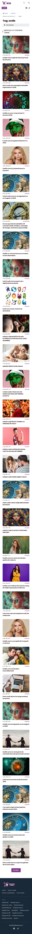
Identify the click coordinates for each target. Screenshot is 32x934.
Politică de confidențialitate (8, 893)
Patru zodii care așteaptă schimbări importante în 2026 (15, 86)
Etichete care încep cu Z (9, 16)
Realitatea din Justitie (7, 905)
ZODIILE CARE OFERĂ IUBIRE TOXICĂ (15, 477)
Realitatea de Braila (24, 910)
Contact (4, 890)
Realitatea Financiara (18, 907)
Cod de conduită (20, 893)
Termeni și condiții (12, 890)
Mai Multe (16, 870)
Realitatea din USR (6, 915)
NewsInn (16, 918)
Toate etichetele (10, 25)
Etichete (13, 13)
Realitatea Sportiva (15, 902)
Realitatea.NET (5, 902)
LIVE (5, 8)
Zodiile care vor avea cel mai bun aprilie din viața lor (14, 559)
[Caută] (24, 3)
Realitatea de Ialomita (7, 918)
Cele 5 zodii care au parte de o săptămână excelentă (13, 282)
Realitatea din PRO (6, 913)
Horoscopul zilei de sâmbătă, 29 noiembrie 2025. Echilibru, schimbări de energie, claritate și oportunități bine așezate (15, 227)
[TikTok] (29, 8)
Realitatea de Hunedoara (18, 915)
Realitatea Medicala (6, 907)
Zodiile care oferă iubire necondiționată (11, 670)
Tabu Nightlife (15, 910)
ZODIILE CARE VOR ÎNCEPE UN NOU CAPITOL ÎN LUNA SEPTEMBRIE (14, 450)
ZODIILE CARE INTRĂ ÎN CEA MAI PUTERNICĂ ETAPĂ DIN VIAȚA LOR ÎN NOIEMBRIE (15, 339)
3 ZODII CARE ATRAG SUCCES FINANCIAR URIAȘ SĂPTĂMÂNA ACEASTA (13, 394)
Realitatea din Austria (17, 913)
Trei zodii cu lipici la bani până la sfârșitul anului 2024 (14, 808)
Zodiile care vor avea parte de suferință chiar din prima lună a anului (16, 753)
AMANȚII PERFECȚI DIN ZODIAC (13, 366)
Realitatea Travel (6, 910)
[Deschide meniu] (29, 3)
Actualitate (26, 221)
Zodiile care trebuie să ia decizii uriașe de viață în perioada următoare (16, 587)
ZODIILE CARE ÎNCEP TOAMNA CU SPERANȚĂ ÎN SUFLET (14, 423)
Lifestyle (27, 55)
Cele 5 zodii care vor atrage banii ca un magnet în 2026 (15, 197)
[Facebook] (26, 8)
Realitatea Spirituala (18, 905)
